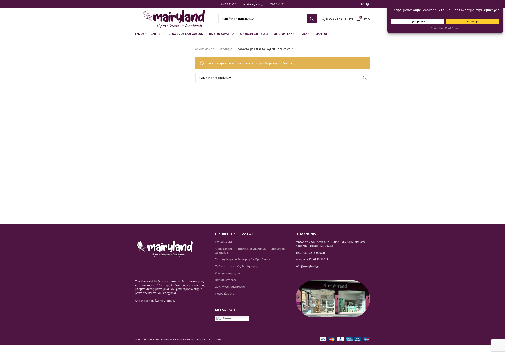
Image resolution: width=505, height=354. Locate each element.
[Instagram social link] (362, 4)
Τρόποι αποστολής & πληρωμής (236, 266)
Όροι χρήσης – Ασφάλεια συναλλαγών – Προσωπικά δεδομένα (250, 251)
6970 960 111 (277, 4)
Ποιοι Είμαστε (224, 293)
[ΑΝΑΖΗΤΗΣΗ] (312, 18)
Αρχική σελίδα (204, 49)
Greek (226, 318)
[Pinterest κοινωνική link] (367, 4)
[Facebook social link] (358, 4)
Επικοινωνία (223, 242)
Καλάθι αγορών (225, 280)
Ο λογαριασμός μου (228, 273)
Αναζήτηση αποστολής (230, 287)
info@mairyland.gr (253, 4)
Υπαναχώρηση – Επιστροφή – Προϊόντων (242, 259)
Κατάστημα (225, 49)
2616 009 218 (228, 4)
